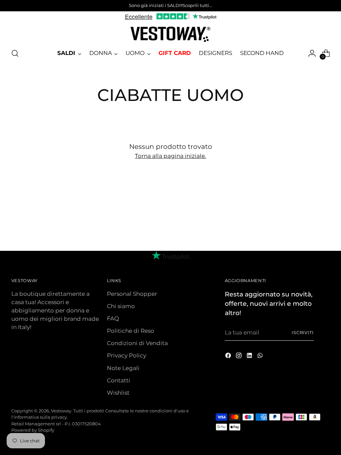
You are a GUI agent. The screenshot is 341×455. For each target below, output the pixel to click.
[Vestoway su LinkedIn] (250, 356)
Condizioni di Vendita (137, 343)
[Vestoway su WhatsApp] (261, 356)
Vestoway (61, 410)
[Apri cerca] (15, 53)
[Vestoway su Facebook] (229, 356)
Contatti (118, 380)
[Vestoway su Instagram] (239, 356)
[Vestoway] (170, 34)
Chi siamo (121, 306)
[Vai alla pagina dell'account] (312, 53)
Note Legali (123, 368)
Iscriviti (303, 332)
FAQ (113, 318)
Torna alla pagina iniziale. (170, 156)
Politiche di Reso (130, 330)
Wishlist (118, 392)
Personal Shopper (132, 293)
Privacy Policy (126, 355)
